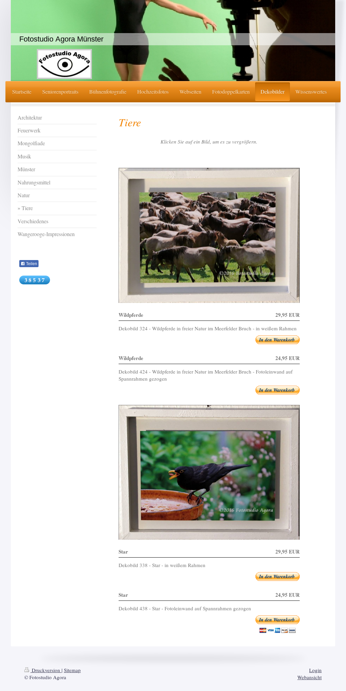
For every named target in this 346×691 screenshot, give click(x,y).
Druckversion (45, 670)
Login (315, 670)
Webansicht (309, 677)
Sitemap (72, 670)
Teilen (31, 263)
